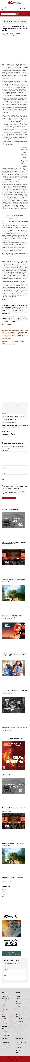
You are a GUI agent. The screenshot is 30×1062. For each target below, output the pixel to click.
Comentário (5, 450)
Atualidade (6, 21)
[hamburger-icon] (23, 14)
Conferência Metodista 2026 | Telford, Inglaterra (13, 579)
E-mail (4, 473)
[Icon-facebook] (16, 8)
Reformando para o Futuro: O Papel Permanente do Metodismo (14, 728)
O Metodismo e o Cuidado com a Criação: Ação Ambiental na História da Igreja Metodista (13, 616)
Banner (14, 21)
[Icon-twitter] (18, 8)
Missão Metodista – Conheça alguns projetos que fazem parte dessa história (14, 543)
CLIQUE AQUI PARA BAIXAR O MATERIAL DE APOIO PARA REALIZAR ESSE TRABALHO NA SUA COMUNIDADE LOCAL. (15, 418)
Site (3, 479)
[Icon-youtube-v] (20, 8)
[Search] (17, 14)
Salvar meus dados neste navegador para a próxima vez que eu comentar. (14, 487)
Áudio (11, 21)
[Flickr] (25, 8)
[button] (3, 436)
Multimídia (6, 23)
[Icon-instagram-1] (22, 8)
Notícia (11, 23)
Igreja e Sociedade (21, 21)
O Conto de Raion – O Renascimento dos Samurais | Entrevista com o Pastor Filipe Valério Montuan (14, 653)
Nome (4, 468)
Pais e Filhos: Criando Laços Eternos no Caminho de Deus (14, 691)
